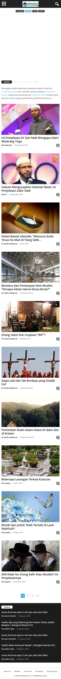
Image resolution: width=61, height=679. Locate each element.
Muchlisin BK (6, 145)
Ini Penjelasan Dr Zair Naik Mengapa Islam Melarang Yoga (30, 139)
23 (58, 339)
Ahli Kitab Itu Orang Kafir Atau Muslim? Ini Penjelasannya (29, 576)
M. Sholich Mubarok (9, 244)
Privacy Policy (52, 671)
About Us (7, 671)
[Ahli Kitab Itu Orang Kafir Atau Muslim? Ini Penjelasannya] (30, 555)
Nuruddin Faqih (7, 629)
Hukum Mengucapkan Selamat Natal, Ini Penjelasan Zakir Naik (28, 189)
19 (58, 388)
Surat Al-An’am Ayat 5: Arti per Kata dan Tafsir (24, 612)
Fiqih (35, 11)
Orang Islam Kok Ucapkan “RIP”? (23, 335)
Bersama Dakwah (8, 616)
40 (58, 244)
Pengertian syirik (39, 95)
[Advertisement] (30, 46)
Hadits (41, 11)
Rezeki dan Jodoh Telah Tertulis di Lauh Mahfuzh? (27, 527)
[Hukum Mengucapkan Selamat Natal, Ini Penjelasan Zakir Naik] (30, 168)
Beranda (17, 82)
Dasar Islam (27, 82)
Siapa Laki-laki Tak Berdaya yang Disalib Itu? (28, 382)
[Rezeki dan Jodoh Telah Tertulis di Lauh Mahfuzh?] (30, 506)
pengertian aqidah (9, 91)
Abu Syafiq (5, 483)
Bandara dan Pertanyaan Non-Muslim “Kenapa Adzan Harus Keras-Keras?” (27, 287)
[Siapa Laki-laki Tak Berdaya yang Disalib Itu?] (30, 362)
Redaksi (17, 671)
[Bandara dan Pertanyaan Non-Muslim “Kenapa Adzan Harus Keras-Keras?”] (30, 267)
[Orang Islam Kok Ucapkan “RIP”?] (30, 316)
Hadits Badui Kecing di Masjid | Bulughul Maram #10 (28, 645)
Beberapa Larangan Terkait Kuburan (25, 479)
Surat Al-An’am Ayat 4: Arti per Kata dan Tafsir (24, 635)
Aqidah (28, 11)
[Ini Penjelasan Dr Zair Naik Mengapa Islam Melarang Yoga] (30, 119)
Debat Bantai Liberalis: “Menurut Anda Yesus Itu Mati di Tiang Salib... (27, 238)
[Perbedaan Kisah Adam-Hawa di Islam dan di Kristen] (30, 411)
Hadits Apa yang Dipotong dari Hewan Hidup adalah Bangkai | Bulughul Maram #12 (27, 623)
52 (58, 145)
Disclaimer (39, 671)
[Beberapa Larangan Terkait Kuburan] (30, 460)
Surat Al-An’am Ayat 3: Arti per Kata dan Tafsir (24, 655)
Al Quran (19, 11)
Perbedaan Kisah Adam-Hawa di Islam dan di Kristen (30, 431)
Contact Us (28, 671)
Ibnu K (4, 194)
